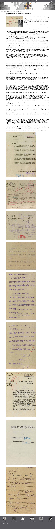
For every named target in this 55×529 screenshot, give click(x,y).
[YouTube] (1, 523)
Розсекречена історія (7, 11)
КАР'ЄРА (7, 1)
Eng (54, 1)
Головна (2, 11)
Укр (52, 1)
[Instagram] (4, 523)
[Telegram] (6, 523)
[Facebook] (7, 523)
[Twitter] (3, 523)
